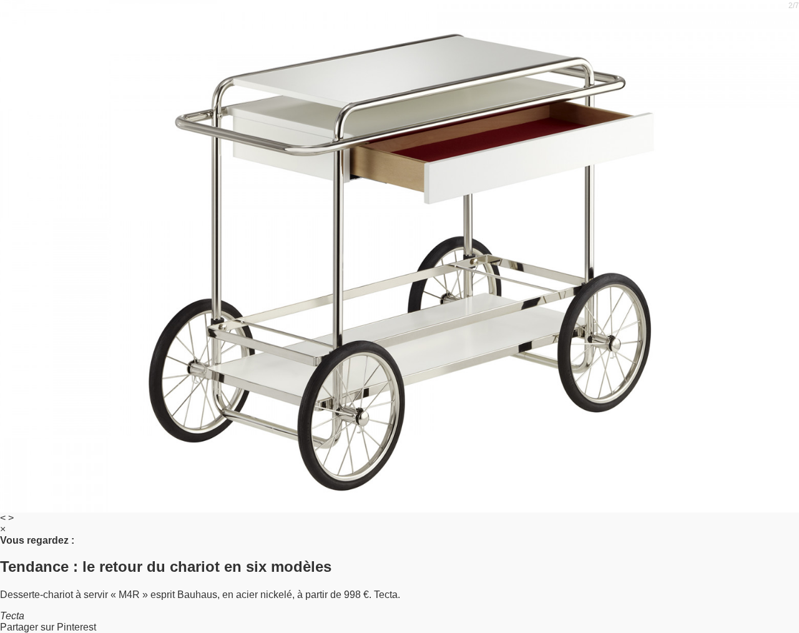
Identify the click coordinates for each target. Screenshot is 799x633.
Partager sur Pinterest (48, 627)
